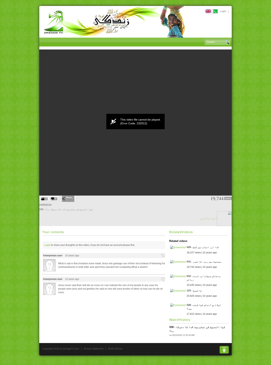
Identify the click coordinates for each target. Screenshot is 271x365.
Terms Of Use (115, 348)
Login (223, 11)
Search (227, 42)
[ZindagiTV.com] (114, 21)
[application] (135, 121)
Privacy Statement (93, 348)
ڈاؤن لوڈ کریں (208, 218)
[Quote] (162, 255)
